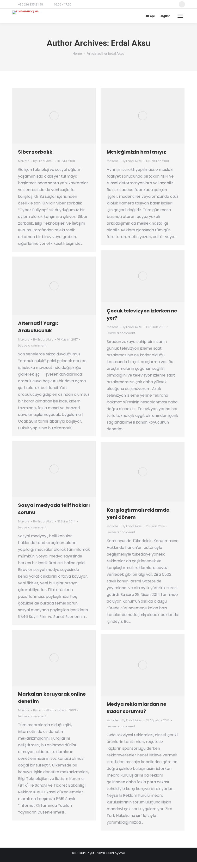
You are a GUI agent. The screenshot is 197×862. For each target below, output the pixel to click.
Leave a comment (121, 333)
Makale (24, 161)
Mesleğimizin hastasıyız (136, 152)
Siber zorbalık (35, 152)
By (43, 161)
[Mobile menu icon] (180, 16)
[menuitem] (149, 16)
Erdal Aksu (130, 43)
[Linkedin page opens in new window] (182, 4)
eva (122, 853)
